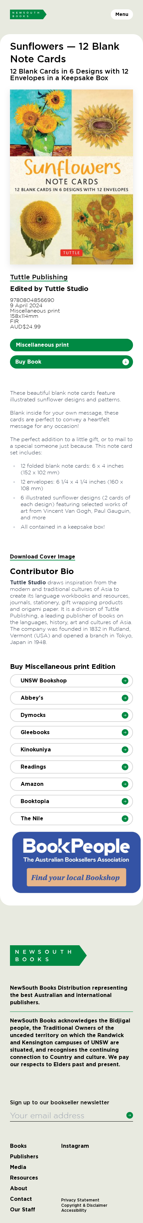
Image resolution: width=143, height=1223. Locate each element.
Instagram (75, 1146)
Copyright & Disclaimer (84, 1205)
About (18, 1188)
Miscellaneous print (42, 344)
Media (18, 1167)
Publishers (24, 1156)
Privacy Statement (80, 1200)
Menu (121, 14)
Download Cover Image (42, 556)
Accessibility (73, 1210)
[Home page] (28, 15)
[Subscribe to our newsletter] (129, 1115)
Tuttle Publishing (39, 277)
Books (18, 1146)
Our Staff (22, 1209)
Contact (21, 1199)
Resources (24, 1178)
